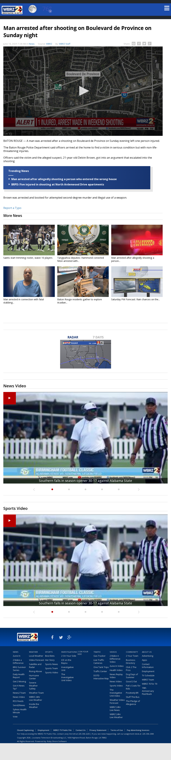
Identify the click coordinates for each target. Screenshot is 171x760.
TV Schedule (148, 675)
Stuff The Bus (132, 696)
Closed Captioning (25, 730)
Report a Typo (12, 208)
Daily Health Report (19, 676)
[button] (83, 91)
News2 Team (19, 692)
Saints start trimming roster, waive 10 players (27, 257)
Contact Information (148, 666)
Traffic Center (100, 671)
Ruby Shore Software (57, 741)
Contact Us (81, 730)
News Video (19, 696)
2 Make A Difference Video (115, 658)
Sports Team (51, 668)
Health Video (116, 670)
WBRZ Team (148, 679)
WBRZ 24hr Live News (115, 709)
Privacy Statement (98, 730)
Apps (144, 659)
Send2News (19, 705)
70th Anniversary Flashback (148, 690)
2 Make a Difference (18, 661)
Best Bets (50, 655)
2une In (16, 655)
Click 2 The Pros (131, 669)
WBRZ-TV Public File (62, 730)
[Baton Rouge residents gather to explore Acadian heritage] (83, 281)
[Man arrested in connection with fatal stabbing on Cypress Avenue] (29, 281)
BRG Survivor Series (19, 669)
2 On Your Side (68, 655)
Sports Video (51, 672)
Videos (113, 652)
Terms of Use (116, 730)
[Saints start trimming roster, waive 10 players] (29, 240)
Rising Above (35, 671)
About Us (147, 652)
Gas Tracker (100, 655)
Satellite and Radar (35, 666)
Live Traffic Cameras (99, 661)
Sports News (51, 664)
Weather (33, 652)
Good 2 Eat (131, 681)
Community (132, 652)
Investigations (69, 652)
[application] (83, 91)
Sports (49, 652)
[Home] (12, 10)
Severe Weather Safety (33, 685)
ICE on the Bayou (66, 661)
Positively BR (132, 692)
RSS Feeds (18, 701)
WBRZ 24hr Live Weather (35, 698)
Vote (15, 716)
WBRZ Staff (64, 43)
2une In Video (117, 665)
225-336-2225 (84, 734)
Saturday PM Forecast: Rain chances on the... (135, 299)
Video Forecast (36, 659)
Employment (148, 671)
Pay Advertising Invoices (138, 730)
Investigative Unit (67, 669)
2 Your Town (132, 655)
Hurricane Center (34, 677)
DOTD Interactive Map (101, 677)
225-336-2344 (148, 734)
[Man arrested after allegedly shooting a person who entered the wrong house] (137, 240)
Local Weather (36, 655)
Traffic (97, 652)
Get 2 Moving (19, 681)
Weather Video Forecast (117, 701)
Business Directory (130, 661)
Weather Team (36, 692)
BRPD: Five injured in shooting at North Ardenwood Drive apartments (57, 184)
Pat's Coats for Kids (133, 687)
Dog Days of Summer (132, 676)
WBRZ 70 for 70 (149, 683)
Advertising (147, 655)
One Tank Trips (101, 667)
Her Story (49, 659)
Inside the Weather (34, 706)
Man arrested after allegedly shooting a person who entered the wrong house (64, 179)
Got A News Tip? (19, 687)
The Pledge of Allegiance (133, 703)
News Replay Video (116, 676)
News (32, 43)
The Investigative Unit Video (67, 677)
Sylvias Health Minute (20, 711)
